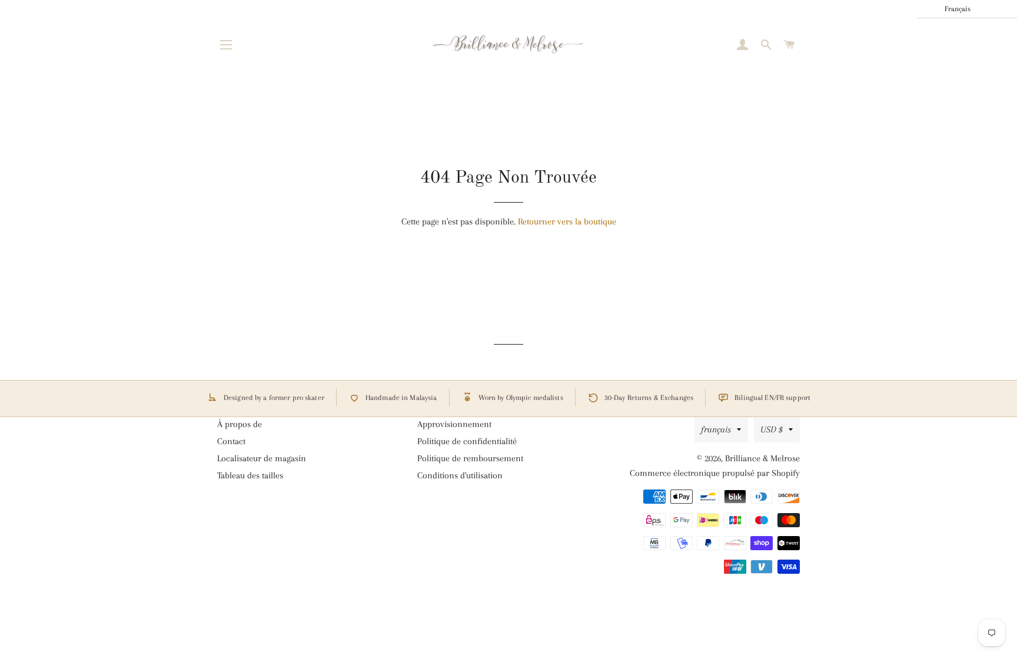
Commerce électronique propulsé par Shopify (715, 473)
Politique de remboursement (470, 458)
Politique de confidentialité (467, 441)
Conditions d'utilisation (460, 475)
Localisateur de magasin (261, 458)
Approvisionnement (454, 424)
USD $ (771, 429)
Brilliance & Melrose (762, 458)
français (716, 429)
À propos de (239, 424)
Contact (231, 441)
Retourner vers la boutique (567, 221)
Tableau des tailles (250, 475)
